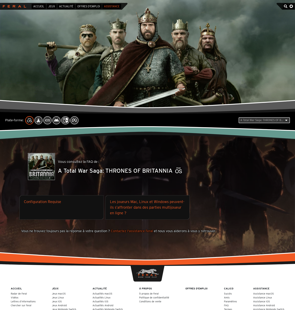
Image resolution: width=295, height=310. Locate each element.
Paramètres (230, 301)
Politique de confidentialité (154, 297)
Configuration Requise (42, 201)
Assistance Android (264, 305)
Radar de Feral (19, 293)
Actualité (66, 6)
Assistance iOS (261, 301)
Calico (228, 288)
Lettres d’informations (23, 301)
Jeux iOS (57, 301)
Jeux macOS (59, 293)
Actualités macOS (102, 293)
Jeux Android (59, 305)
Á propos (145, 288)
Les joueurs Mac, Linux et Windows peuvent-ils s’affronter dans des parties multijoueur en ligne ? (147, 207)
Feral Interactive (13, 6)
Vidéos (14, 297)
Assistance (112, 6)
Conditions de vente (150, 301)
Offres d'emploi (88, 6)
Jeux (51, 6)
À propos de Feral (149, 293)
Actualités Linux (101, 297)
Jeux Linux (58, 297)
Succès (228, 293)
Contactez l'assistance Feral (132, 231)
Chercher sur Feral (21, 305)
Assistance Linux (262, 297)
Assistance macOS (263, 293)
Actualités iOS (100, 301)
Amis (227, 297)
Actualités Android (103, 305)
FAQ (226, 305)
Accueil (38, 6)
